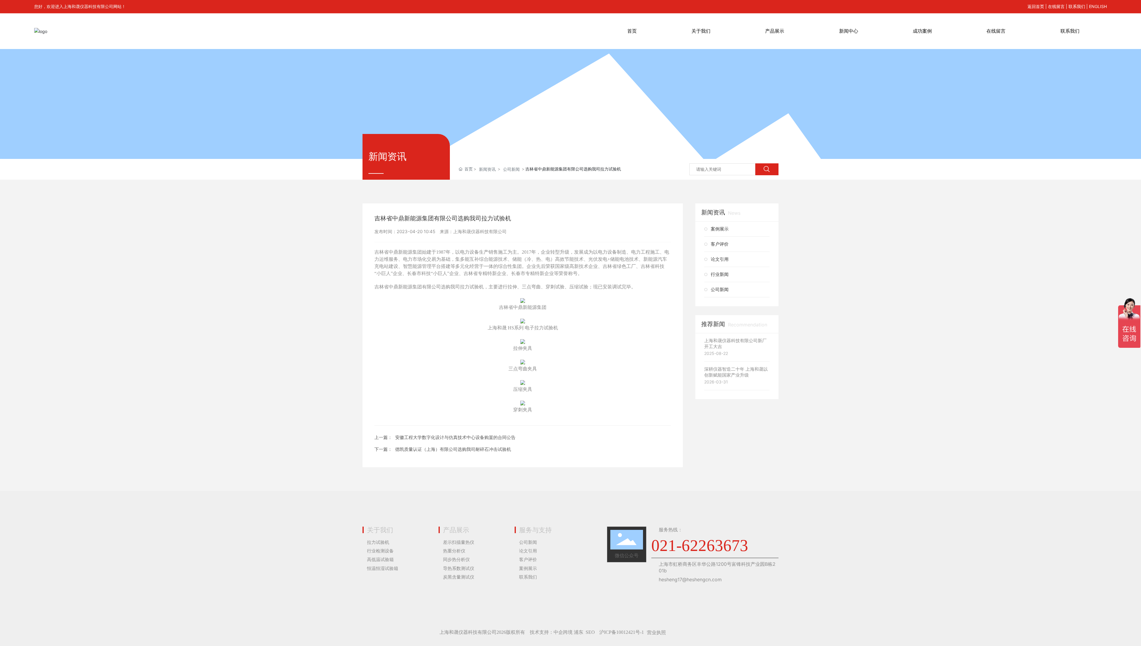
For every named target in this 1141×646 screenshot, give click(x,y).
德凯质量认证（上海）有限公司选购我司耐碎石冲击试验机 (453, 449)
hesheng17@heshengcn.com (690, 579)
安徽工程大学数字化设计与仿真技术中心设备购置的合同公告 (455, 437)
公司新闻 (511, 169)
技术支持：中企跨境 (551, 632)
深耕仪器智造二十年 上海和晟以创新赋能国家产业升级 (736, 372)
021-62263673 (699, 545)
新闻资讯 (487, 169)
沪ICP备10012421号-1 (621, 632)
